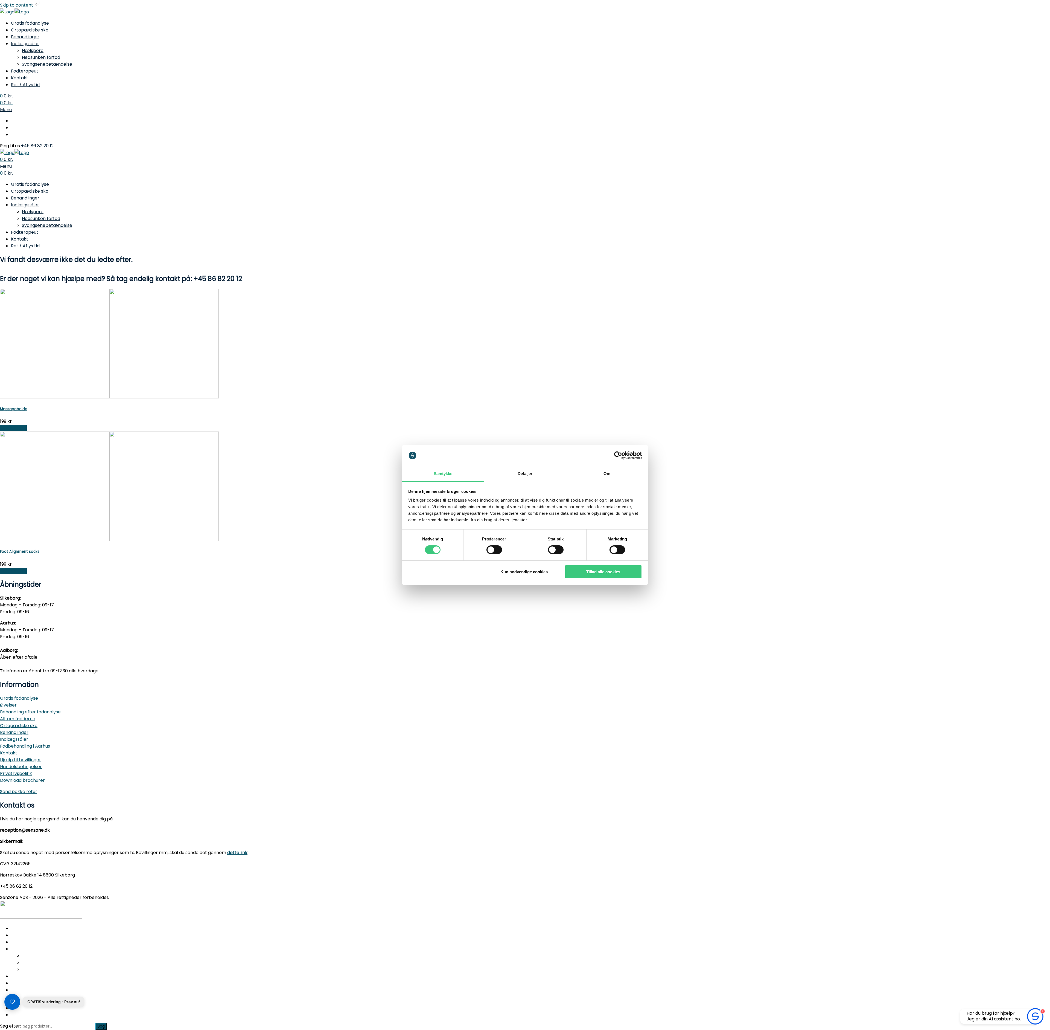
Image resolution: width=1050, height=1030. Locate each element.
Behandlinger (25, 37)
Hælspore (32, 50)
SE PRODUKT (13, 428)
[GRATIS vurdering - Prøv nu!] (12, 1002)
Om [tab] (606, 473)
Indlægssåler (25, 43)
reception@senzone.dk (25, 830)
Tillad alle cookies (603, 571)
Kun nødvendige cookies (524, 571)
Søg (101, 1026)
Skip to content (17, 5)
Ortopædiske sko (29, 30)
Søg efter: (10, 1026)
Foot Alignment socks (19, 551)
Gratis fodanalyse (30, 23)
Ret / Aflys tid (25, 85)
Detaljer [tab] (525, 473)
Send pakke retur (18, 791)
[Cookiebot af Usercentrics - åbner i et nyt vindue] (618, 455)
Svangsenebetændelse (47, 64)
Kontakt (19, 78)
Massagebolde (13, 409)
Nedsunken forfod (41, 57)
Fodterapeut (24, 71)
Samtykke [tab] (443, 473)
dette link (237, 852)
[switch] (494, 549)
